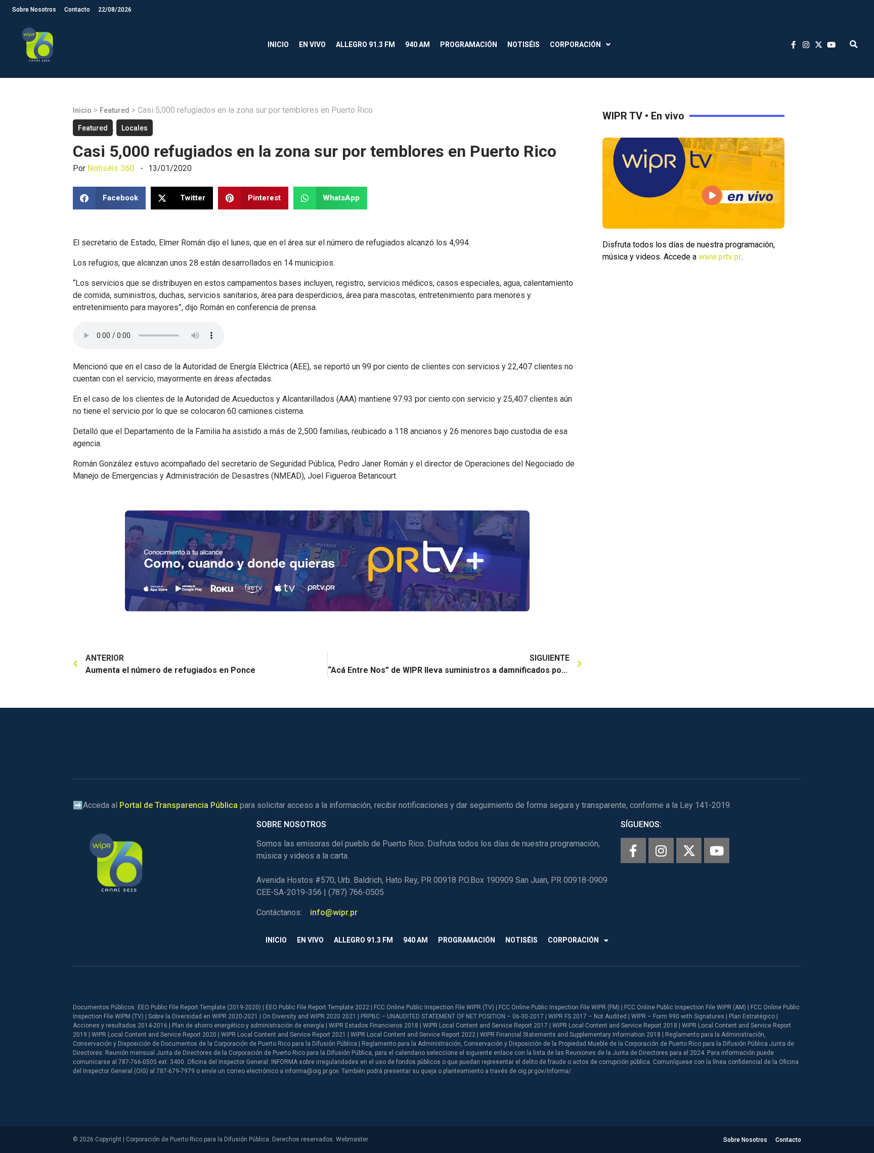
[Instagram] (661, 850)
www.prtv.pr (719, 257)
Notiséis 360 (111, 168)
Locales (134, 128)
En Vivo (312, 44)
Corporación (575, 44)
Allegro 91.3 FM (365, 44)
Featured (114, 110)
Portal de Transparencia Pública (178, 805)
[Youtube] (716, 850)
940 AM (417, 44)
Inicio (278, 44)
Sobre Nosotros (34, 9)
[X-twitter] (689, 850)
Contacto (77, 9)
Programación (468, 44)
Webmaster (352, 1139)
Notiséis (523, 44)
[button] (853, 44)
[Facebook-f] (633, 850)
